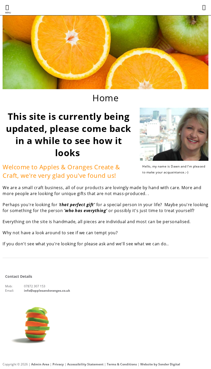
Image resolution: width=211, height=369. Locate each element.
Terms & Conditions (122, 364)
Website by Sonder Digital (160, 364)
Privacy (58, 364)
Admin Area (40, 364)
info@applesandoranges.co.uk (47, 290)
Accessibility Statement (85, 364)
